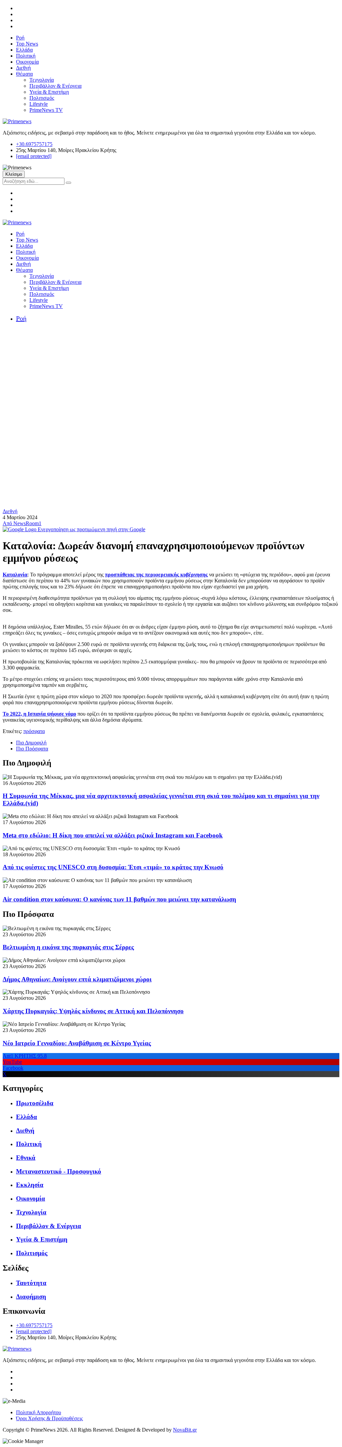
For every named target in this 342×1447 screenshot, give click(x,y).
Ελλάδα (24, 50)
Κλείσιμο (13, 174)
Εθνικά (25, 1157)
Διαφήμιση (31, 1296)
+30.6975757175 (34, 144)
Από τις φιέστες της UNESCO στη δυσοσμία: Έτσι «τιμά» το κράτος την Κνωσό (113, 867)
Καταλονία (15, 574)
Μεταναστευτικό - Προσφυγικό (58, 1171)
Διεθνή (23, 68)
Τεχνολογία (41, 80)
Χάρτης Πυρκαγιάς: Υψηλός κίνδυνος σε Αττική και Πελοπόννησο (93, 1011)
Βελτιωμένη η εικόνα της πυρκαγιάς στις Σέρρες (68, 947)
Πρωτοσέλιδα (34, 1103)
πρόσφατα (34, 731)
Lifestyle (38, 104)
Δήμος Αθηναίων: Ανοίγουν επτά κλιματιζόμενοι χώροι (77, 979)
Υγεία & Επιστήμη (49, 92)
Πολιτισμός (41, 98)
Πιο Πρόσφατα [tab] (32, 748)
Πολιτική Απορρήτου (38, 1412)
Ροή (20, 38)
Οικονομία (27, 62)
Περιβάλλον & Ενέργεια (55, 86)
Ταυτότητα (31, 1282)
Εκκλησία (29, 1184)
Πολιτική (25, 56)
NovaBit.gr (185, 1430)
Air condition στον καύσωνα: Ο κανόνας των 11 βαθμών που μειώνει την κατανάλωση (119, 899)
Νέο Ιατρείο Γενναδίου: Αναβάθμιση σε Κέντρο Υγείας (77, 1043)
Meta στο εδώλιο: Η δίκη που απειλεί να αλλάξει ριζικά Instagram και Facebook (113, 835)
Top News (27, 44)
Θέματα (24, 74)
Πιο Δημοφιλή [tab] (31, 742)
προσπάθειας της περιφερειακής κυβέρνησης (156, 574)
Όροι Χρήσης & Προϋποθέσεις (49, 1418)
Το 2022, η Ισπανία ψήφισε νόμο (39, 714)
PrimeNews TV (46, 110)
